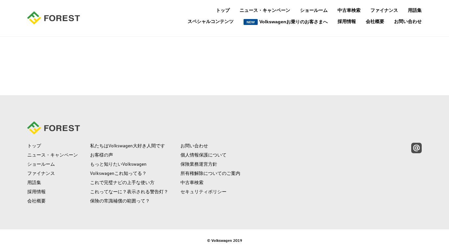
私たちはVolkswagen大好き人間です (127, 145)
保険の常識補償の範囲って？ (120, 201)
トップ (223, 10)
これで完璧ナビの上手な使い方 (122, 182)
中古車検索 (349, 10)
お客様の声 (101, 155)
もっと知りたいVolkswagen (118, 164)
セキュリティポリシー (203, 191)
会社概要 (375, 21)
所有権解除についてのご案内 (210, 173)
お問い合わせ (408, 21)
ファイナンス (384, 10)
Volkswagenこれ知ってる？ (118, 173)
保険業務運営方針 (198, 164)
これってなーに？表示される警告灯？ (129, 191)
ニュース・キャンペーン (265, 10)
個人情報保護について (203, 155)
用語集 (415, 10)
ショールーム (314, 10)
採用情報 (347, 21)
